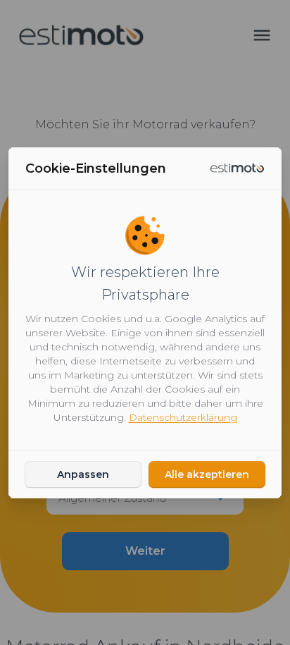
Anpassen (83, 474)
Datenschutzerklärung (183, 417)
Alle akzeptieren (207, 474)
